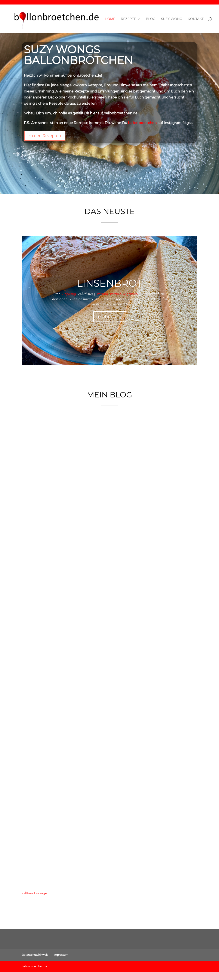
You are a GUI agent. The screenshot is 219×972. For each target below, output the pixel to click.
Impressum (60, 954)
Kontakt (196, 19)
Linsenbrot (109, 283)
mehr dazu (109, 316)
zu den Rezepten (44, 135)
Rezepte (128, 19)
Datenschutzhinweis (35, 954)
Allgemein (130, 294)
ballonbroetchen (142, 123)
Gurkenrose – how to (50, 852)
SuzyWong (68, 294)
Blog (150, 19)
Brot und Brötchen (109, 294)
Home (110, 19)
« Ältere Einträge (34, 893)
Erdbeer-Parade (45, 537)
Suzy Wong (171, 19)
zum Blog (182, 910)
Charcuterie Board (48, 694)
